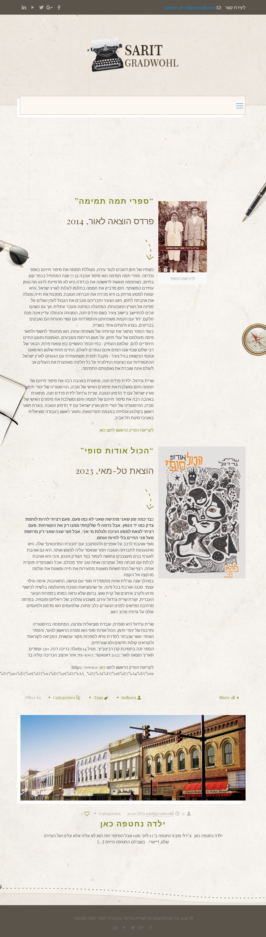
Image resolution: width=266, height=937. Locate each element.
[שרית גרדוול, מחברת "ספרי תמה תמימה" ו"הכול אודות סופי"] (133, 55)
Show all (227, 697)
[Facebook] (58, 7)
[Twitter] (41, 7)
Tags (98, 697)
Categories (64, 697)
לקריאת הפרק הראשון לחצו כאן (127, 430)
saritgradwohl (160, 813)
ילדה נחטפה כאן (133, 823)
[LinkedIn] (23, 7)
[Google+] (50, 7)
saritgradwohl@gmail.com (189, 7)
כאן (103, 667)
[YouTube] (32, 7)
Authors (128, 697)
